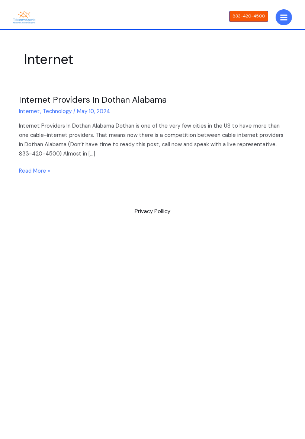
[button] (248, 16)
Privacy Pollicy (152, 211)
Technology (57, 111)
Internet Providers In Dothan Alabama (93, 99)
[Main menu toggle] (284, 17)
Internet (29, 111)
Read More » (34, 170)
